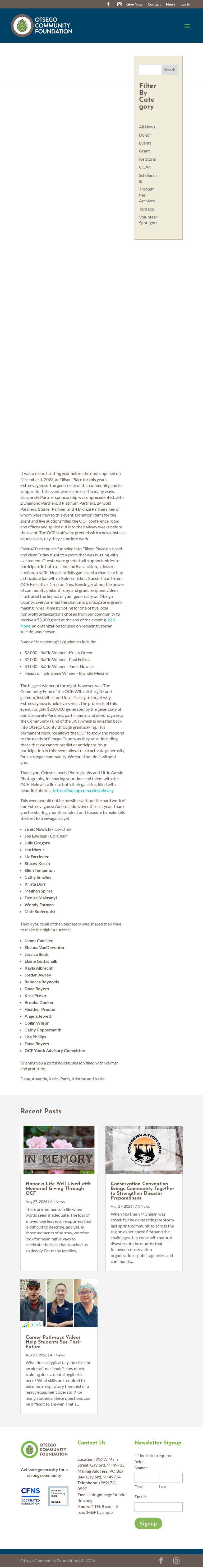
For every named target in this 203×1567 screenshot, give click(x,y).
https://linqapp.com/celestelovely (83, 790)
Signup (148, 1523)
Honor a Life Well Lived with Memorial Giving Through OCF (58, 1189)
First (139, 1486)
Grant (144, 150)
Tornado (146, 208)
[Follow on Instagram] (119, 4)
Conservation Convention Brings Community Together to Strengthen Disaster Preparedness (142, 1191)
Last (163, 1486)
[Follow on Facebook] (108, 4)
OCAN (145, 166)
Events (145, 142)
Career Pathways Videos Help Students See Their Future (53, 1342)
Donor (145, 134)
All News (147, 126)
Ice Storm (147, 158)
